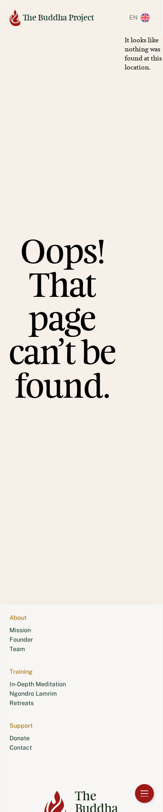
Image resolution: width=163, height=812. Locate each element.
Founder (21, 639)
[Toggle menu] (144, 793)
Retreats (21, 703)
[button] (143, 17)
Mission (20, 630)
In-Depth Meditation (37, 684)
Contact (20, 747)
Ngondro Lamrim (33, 693)
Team (17, 649)
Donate (19, 738)
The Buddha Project (58, 17)
